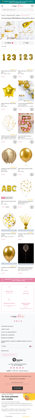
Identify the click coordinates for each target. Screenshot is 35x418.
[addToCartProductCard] (15, 77)
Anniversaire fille (10, 15)
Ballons (18, 15)
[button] (17, 346)
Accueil (3, 15)
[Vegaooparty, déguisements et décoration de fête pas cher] (17, 5)
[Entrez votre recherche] (31, 10)
